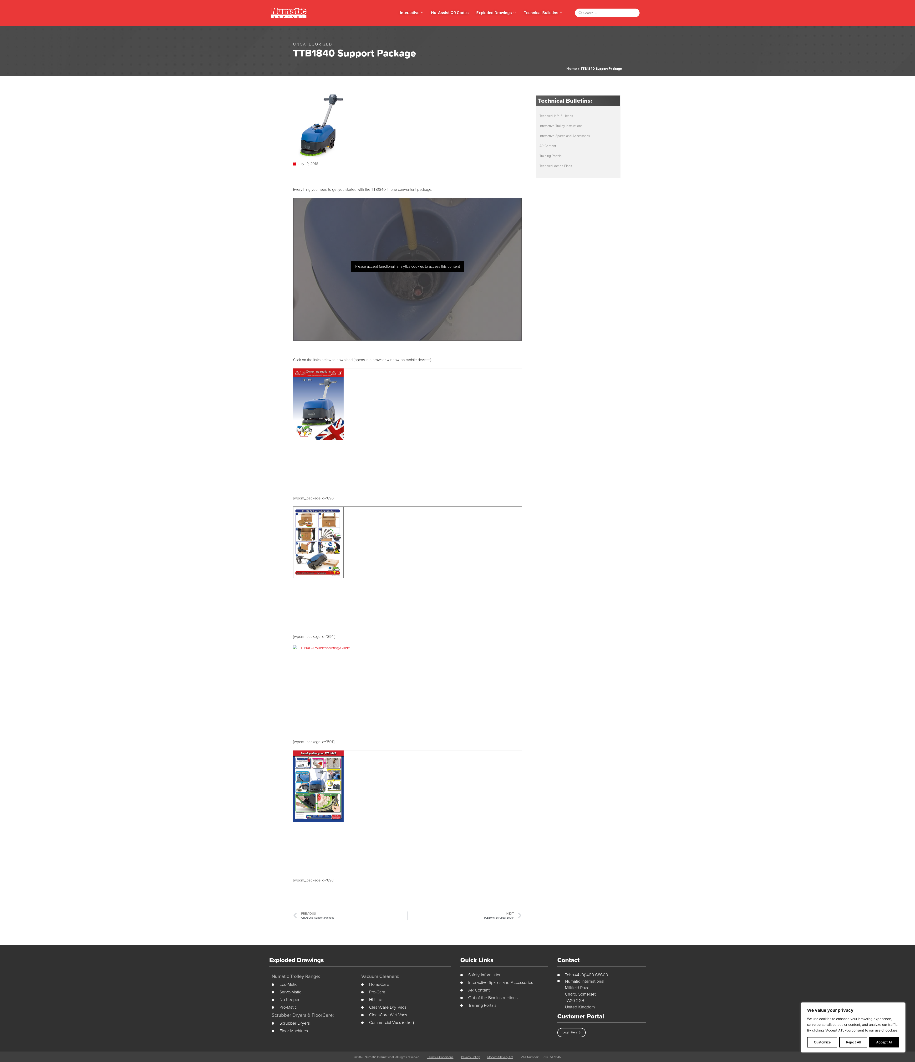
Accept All (884, 1042)
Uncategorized (312, 44)
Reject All (853, 1042)
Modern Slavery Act (500, 1057)
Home (571, 68)
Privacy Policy (470, 1057)
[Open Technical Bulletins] (561, 12)
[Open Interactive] (422, 12)
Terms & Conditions (440, 1057)
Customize (822, 1042)
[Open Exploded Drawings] (514, 12)
